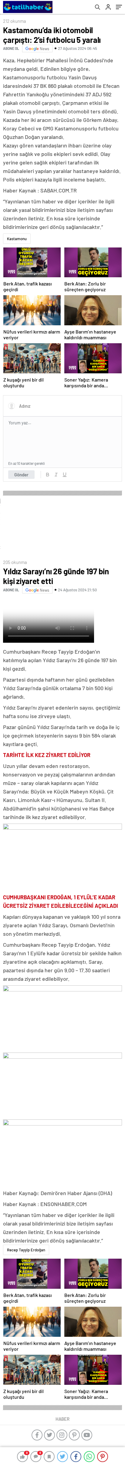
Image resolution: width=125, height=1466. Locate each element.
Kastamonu (17, 238)
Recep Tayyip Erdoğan (26, 1249)
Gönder (21, 474)
